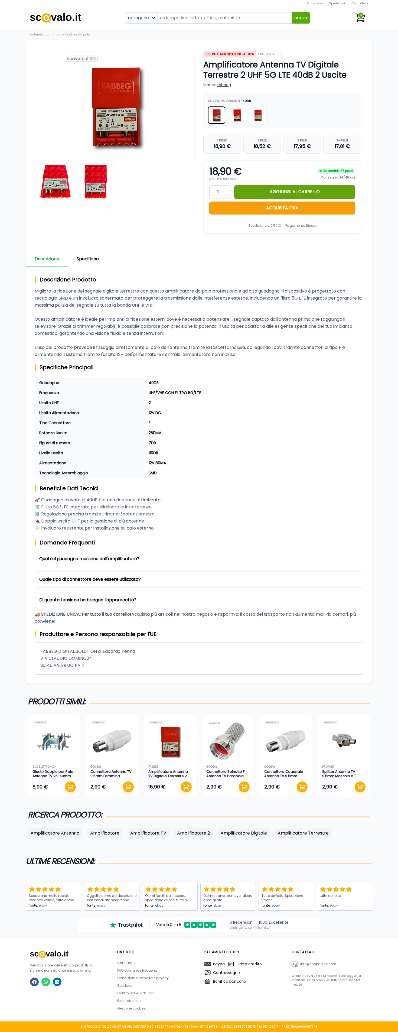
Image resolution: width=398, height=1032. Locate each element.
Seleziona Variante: (229, 101)
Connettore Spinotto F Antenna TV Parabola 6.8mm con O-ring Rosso (225, 778)
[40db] (216, 115)
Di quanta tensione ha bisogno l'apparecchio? (87, 600)
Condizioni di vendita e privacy (143, 978)
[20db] (237, 115)
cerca (300, 18)
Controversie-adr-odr (135, 993)
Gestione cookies (131, 1008)
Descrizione (47, 259)
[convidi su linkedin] (57, 982)
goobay (95, 767)
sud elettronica (44, 767)
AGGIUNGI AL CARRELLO (295, 192)
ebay (43, 905)
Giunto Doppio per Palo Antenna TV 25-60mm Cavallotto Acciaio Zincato (52, 778)
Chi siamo (315, 3)
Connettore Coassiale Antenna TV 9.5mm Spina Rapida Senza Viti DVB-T (285, 778)
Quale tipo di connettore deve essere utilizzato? (90, 579)
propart (328, 767)
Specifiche (88, 259)
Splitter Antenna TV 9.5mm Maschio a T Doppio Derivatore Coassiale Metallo (339, 778)
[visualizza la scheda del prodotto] (54, 741)
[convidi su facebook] (34, 982)
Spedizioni (337, 3)
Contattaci (359, 3)
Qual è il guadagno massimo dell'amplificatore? (89, 559)
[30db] (257, 115)
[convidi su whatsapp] (45, 982)
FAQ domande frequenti (137, 970)
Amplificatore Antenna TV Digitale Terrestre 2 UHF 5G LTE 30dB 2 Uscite (169, 776)
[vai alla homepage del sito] (68, 954)
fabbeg (224, 84)
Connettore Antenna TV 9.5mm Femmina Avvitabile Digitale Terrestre (111, 778)
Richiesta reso (129, 1000)
